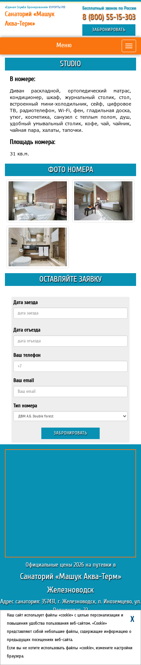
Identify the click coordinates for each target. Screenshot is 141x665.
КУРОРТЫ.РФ (57, 7)
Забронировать (109, 29)
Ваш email (23, 380)
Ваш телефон (27, 355)
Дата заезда (25, 302)
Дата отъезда (26, 330)
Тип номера (25, 406)
